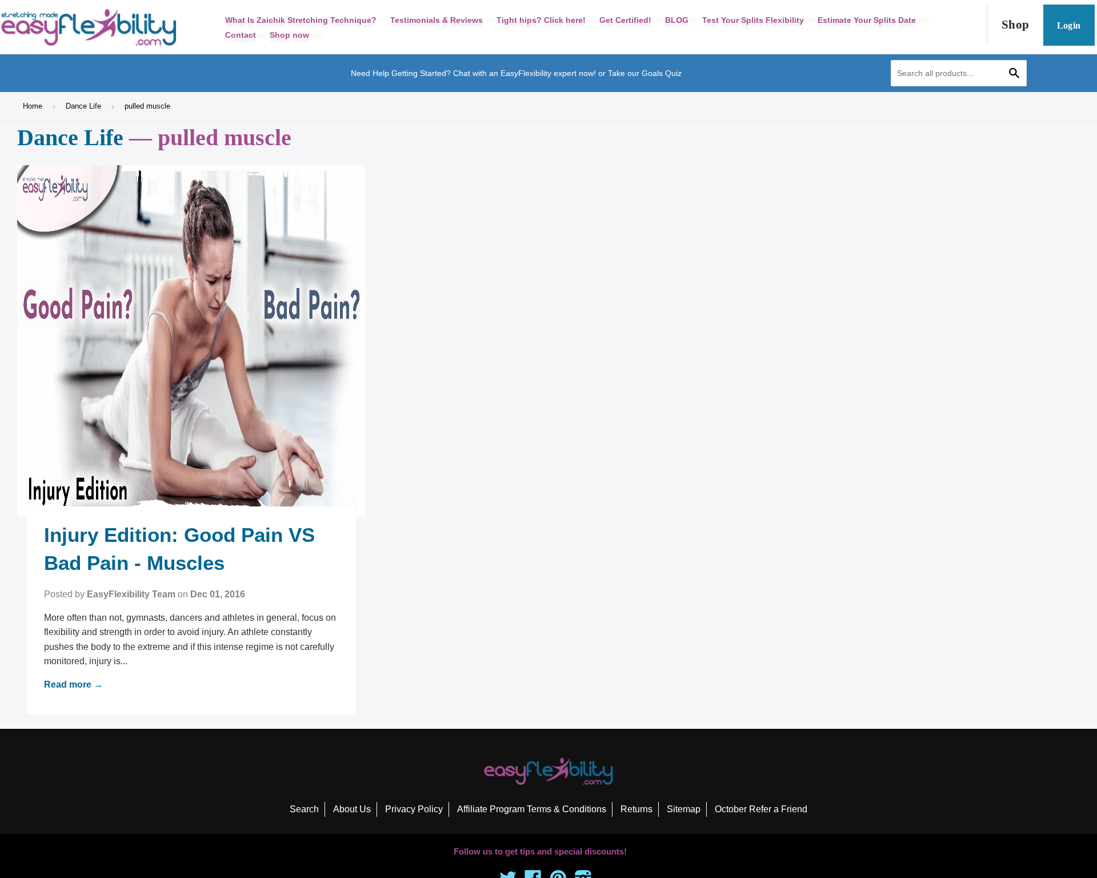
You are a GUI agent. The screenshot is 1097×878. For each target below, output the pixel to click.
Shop (1016, 24)
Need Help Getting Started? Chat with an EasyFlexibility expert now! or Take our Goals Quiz (516, 73)
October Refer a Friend (761, 809)
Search (304, 809)
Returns (636, 809)
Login (1069, 25)
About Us (352, 809)
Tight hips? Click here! (541, 20)
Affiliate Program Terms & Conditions (531, 809)
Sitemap (683, 809)
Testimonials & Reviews (436, 20)
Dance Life (83, 106)
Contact (240, 34)
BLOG (676, 20)
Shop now (289, 34)
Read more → (73, 684)
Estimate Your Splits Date (867, 20)
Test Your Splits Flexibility (753, 20)
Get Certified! (625, 20)
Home (32, 106)
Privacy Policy (414, 809)
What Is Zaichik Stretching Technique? (301, 20)
